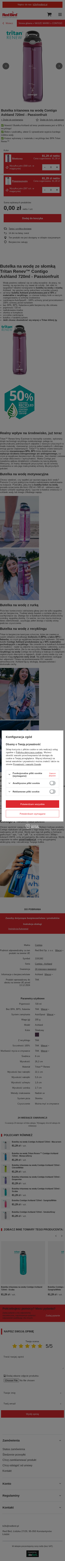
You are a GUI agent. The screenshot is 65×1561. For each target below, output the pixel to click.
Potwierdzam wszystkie (32, 804)
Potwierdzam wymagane (33, 813)
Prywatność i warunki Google (27, 764)
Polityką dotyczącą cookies (29, 752)
